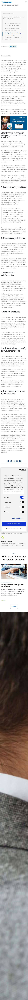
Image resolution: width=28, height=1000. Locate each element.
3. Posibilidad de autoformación (13, 28)
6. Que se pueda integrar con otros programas (13, 38)
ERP (14, 46)
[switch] (22, 502)
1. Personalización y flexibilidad (12, 23)
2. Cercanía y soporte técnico (12, 25)
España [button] (16, 5)
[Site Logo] (7, 2)
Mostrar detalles (16, 518)
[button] (8, 461)
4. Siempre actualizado (10, 30)
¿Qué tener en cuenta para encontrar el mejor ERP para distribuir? (14, 18)
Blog (11, 46)
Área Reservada (10, 5)
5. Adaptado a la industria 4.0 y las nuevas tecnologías (14, 34)
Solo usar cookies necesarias (14, 528)
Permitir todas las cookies (14, 523)
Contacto (4, 5)
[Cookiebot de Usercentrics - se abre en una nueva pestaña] (19, 470)
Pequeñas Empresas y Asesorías (15, 566)
